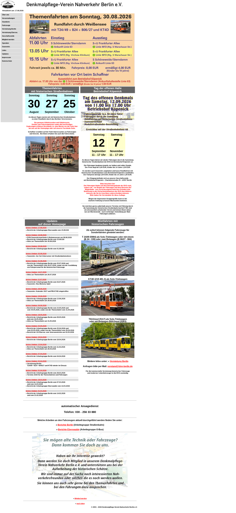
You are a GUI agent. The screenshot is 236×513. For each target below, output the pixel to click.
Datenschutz (7, 61)
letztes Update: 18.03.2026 (36, 380)
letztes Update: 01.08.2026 (36, 261)
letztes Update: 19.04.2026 (36, 337)
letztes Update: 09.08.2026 (36, 246)
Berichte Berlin (65, 425)
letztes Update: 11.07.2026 (36, 280)
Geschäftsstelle (8, 36)
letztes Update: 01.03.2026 (36, 391)
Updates (5, 54)
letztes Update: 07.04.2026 (36, 354)
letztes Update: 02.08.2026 (36, 254)
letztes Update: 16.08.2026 (36, 235)
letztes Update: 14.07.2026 (36, 272)
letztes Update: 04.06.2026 (36, 305)
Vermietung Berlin (9, 29)
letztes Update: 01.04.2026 (36, 370)
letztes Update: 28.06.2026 (36, 289)
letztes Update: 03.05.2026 (36, 326)
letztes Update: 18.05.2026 (36, 315)
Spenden (5, 43)
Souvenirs (6, 47)
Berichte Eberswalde (68, 429)
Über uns (5, 15)
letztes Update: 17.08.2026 (36, 228)
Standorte (6, 22)
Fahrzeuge (6, 25)
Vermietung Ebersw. (10, 32)
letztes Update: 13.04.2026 (36, 345)
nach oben (81, 504)
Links (4, 50)
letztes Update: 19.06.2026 (36, 296)
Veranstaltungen (8, 18)
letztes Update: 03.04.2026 (36, 361)
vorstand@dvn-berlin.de (120, 366)
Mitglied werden (8, 40)
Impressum (6, 57)
